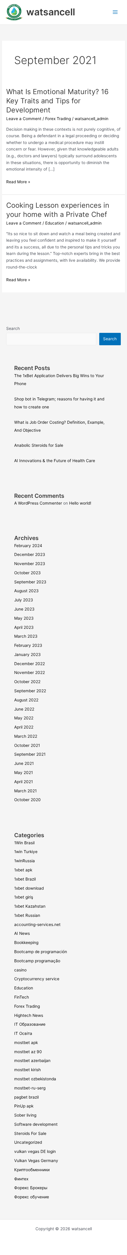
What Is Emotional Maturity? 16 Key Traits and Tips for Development (57, 100)
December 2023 (29, 554)
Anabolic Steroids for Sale (38, 445)
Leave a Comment (23, 118)
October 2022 (27, 681)
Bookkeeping (26, 942)
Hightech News (28, 1015)
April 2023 (24, 627)
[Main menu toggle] (115, 12)
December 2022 (29, 663)
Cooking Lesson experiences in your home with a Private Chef (57, 210)
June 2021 (24, 763)
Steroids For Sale (30, 1133)
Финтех (21, 1179)
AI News (22, 933)
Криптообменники (32, 1169)
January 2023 (27, 654)
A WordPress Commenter (38, 503)
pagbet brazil (26, 1097)
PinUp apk (23, 1106)
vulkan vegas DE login (35, 1151)
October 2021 (27, 745)
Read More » (18, 181)
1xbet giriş (23, 897)
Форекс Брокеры (30, 1187)
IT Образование (29, 1024)
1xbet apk (23, 870)
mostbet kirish (27, 1069)
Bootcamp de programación (40, 951)
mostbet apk (26, 1042)
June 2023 (24, 609)
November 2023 (29, 563)
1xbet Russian (27, 915)
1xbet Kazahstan (29, 906)
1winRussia (24, 860)
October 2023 (27, 572)
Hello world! (80, 503)
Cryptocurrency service (36, 978)
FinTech (21, 997)
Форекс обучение (31, 1197)
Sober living (25, 1115)
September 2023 (30, 582)
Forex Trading (58, 118)
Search (13, 328)
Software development (36, 1124)
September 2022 (30, 690)
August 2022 (26, 700)
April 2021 (23, 781)
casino (20, 970)
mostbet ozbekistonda (35, 1078)
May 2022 (23, 718)
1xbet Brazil (25, 879)
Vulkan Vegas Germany (36, 1160)
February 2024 (28, 545)
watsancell (50, 12)
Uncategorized (28, 1142)
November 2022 (29, 672)
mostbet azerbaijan (32, 1060)
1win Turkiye (26, 851)
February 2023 (28, 645)
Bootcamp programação (37, 960)
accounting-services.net (37, 924)
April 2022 (23, 727)
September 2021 (29, 754)
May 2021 (23, 772)
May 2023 (24, 618)
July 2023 (23, 600)
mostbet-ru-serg (29, 1088)
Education (54, 223)
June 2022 (24, 709)
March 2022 (25, 736)
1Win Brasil (24, 842)
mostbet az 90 (28, 1051)
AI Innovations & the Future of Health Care (54, 460)
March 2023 (26, 636)
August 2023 (26, 590)
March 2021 (25, 790)
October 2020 (27, 799)
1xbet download (29, 888)
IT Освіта (23, 1033)
